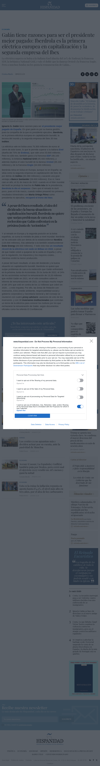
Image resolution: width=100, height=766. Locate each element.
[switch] (80, 380)
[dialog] (50, 383)
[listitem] (50, 375)
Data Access (50, 424)
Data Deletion (36, 424)
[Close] (92, 341)
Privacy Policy (64, 424)
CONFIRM (32, 416)
